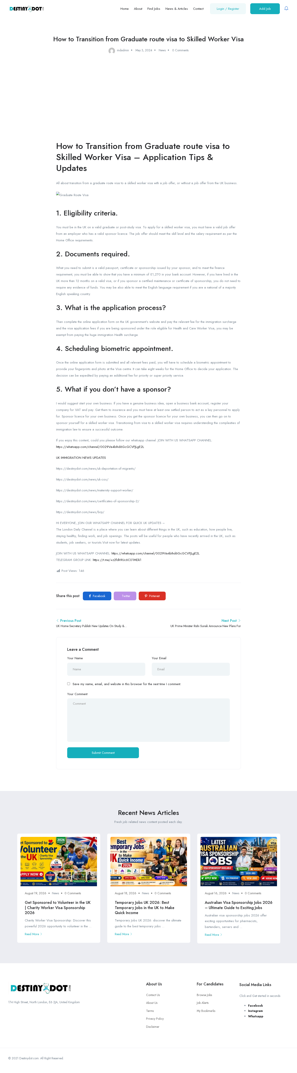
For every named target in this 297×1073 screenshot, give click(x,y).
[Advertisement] (148, 93)
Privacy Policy (155, 1018)
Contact (198, 8)
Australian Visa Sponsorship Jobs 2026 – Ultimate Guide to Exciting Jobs (238, 905)
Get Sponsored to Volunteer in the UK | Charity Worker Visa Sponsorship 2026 (58, 908)
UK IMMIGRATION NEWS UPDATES (81, 457)
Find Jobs (153, 8)
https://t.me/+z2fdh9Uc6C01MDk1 (117, 559)
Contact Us (153, 995)
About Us (151, 1003)
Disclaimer (152, 1027)
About (138, 8)
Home (124, 8)
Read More (32, 934)
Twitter (125, 596)
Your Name (75, 658)
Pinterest (154, 596)
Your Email (159, 658)
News (162, 50)
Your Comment (77, 694)
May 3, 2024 (143, 50)
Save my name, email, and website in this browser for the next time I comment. (127, 684)
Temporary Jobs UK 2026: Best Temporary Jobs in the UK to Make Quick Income (144, 908)
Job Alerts (203, 1003)
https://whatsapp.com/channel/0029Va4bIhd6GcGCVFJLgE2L (100, 446)
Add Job (265, 8)
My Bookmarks (206, 1011)
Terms (150, 1011)
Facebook (98, 596)
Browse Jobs (204, 995)
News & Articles (176, 8)
